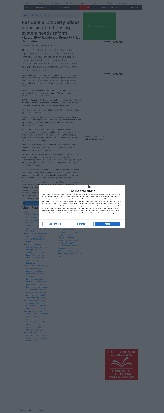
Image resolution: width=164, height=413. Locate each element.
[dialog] (82, 206)
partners (54, 194)
